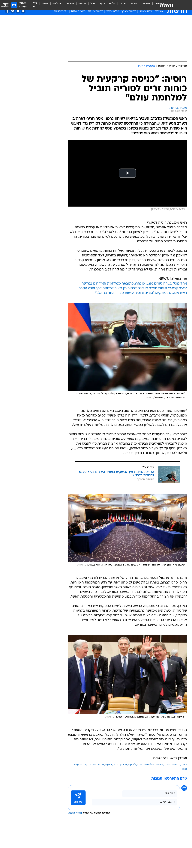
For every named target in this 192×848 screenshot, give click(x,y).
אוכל (93, 3)
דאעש (108, 764)
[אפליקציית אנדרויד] (23, 11)
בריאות (82, 3)
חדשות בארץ (129, 11)
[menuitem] (144, 5)
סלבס (112, 3)
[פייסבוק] (7, 11)
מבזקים (158, 11)
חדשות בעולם (95, 11)
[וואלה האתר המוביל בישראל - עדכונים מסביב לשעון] (166, 5)
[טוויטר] (12, 11)
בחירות (135, 3)
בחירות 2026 (78, 11)
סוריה (159, 764)
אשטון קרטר (120, 764)
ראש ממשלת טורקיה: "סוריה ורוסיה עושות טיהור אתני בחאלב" (141, 293)
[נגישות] (5, 5)
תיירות (70, 3)
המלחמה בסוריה (146, 764)
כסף (102, 3)
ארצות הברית (96, 764)
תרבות (123, 3)
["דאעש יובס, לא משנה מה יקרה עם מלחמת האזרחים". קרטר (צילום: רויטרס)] (127, 677)
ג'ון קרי (132, 764)
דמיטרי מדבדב (172, 764)
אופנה (45, 3)
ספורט (146, 3)
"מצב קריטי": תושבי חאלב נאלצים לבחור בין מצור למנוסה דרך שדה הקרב (133, 288)
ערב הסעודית (79, 764)
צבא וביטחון (145, 11)
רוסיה (184, 764)
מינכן (184, 769)
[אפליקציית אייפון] (18, 11)
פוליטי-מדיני (112, 11)
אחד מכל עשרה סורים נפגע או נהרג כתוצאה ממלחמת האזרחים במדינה (134, 283)
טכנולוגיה (57, 3)
